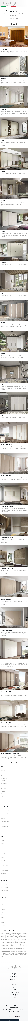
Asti (2, 904)
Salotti (14, 986)
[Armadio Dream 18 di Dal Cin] (14, 310)
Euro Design (4, 778)
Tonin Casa (4, 799)
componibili (4, 868)
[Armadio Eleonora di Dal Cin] (14, 36)
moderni (3, 846)
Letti (14, 987)
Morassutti (3, 791)
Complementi (14, 994)
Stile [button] (2, 836)
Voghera (3, 925)
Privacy (2, 1020)
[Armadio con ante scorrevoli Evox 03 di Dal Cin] (14, 525)
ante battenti (4, 887)
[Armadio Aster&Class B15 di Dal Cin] (14, 463)
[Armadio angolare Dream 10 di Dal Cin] (14, 372)
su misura (3, 873)
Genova (3, 909)
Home (5, 13)
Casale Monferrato (5, 907)
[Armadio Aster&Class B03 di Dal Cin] (14, 617)
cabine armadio (5, 865)
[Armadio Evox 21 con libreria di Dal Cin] (14, 128)
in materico (4, 824)
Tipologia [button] (4, 853)
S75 (2, 796)
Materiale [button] (4, 806)
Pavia (2, 917)
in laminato (4, 816)
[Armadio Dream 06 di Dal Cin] (14, 403)
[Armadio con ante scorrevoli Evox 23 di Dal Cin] (14, 494)
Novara (2, 915)
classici (2, 840)
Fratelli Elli (3, 781)
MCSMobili (3, 788)
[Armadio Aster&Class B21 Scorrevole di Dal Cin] (14, 679)
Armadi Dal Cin (14, 15)
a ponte (3, 860)
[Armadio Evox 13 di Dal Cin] (14, 159)
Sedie (14, 999)
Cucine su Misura (14, 978)
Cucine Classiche (14, 976)
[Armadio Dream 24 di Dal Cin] (14, 281)
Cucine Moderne (14, 975)
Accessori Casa (14, 993)
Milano (2, 912)
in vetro (3, 829)
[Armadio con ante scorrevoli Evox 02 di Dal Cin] (14, 556)
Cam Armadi (4, 773)
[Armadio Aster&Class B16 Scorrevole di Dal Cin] (14, 741)
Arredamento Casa (13, 13)
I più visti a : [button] (5, 897)
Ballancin (3, 770)
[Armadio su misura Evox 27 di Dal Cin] (14, 97)
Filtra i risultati (13, 18)
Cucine (14, 973)
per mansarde (4, 870)
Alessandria (4, 902)
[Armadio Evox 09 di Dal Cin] (14, 219)
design (2, 843)
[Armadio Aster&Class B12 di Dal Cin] (14, 586)
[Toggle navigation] (25, 3)
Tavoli (14, 997)
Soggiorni (14, 984)
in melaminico (4, 826)
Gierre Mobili (4, 783)
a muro (3, 857)
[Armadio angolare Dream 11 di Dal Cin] (14, 341)
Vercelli (2, 922)
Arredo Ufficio (14, 996)
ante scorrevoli (4, 890)
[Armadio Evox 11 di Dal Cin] (14, 188)
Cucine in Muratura (14, 979)
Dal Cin (2, 775)
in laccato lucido (5, 810)
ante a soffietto (5, 885)
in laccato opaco (5, 813)
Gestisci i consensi (14, 1020)
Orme (2, 794)
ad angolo (3, 863)
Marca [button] (3, 766)
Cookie (6, 1020)
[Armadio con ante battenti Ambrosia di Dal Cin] (14, 66)
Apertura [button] (4, 881)
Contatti (14, 1014)
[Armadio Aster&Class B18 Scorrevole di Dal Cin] (14, 710)
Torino (2, 920)
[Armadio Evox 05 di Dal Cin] (14, 250)
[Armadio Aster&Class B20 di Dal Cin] (14, 432)
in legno (3, 818)
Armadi (21, 13)
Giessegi (3, 786)
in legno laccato (5, 821)
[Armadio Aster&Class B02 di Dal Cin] (14, 648)
